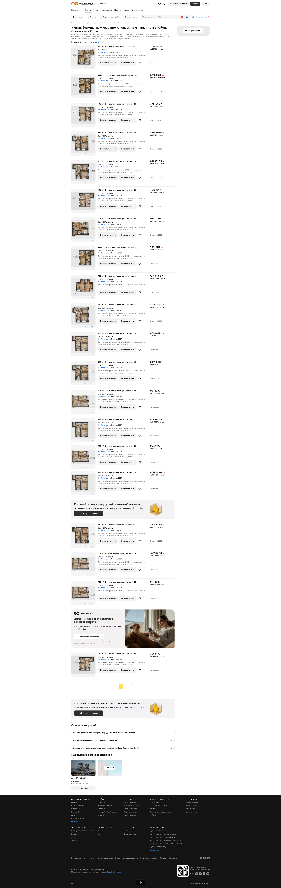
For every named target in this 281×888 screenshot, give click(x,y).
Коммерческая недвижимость (82, 831)
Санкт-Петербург (77, 805)
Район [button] (187, 17)
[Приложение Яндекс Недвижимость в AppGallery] (204, 873)
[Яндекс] (206, 884)
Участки (74, 840)
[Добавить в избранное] (139, 63)
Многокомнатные (192, 802)
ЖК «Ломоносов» (104, 52)
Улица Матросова (130, 815)
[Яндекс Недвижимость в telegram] (208, 858)
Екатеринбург (76, 812)
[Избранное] (159, 4)
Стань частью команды (104, 858)
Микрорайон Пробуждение (107, 812)
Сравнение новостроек (158, 805)
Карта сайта (173, 858)
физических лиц (90, 644)
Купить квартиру (156, 831)
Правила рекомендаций (148, 858)
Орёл (100, 50)
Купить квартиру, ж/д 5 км (159, 847)
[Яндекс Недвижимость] (83, 3)
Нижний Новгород (78, 818)
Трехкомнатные (191, 812)
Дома (73, 837)
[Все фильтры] (73, 17)
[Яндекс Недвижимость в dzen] (204, 858)
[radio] (125, 686)
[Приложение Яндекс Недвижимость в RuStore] (207, 873)
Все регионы (154, 802)
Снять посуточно (130, 834)
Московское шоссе (131, 809)
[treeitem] (77, 10)
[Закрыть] (209, 17)
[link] (206, 4)
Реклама (91, 858)
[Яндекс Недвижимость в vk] (201, 858)
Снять (126, 831)
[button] (164, 4)
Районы (153, 815)
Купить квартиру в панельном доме (163, 834)
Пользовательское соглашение (126, 858)
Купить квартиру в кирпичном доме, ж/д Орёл (166, 843)
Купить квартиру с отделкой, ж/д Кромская (165, 840)
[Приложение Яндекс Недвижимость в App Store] (196, 873)
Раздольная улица (130, 812)
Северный (101, 815)
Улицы (152, 809)
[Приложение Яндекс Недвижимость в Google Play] (200, 873)
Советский (101, 802)
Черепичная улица (130, 802)
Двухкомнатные (191, 805)
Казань (73, 815)
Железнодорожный (105, 805)
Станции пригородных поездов (161, 812)
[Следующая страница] (131, 686)
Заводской (101, 809)
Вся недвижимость (78, 858)
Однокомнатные (191, 809)
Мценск (100, 831)
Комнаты (74, 834)
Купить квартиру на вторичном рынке (163, 837)
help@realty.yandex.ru (114, 872)
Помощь (163, 858)
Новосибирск (76, 809)
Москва (74, 802)
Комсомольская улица (132, 805)
